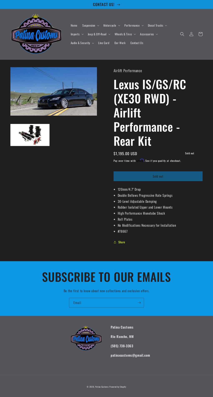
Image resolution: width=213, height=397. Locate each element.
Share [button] (121, 242)
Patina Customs (102, 386)
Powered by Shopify (117, 386)
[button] (90, 25)
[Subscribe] (139, 303)
